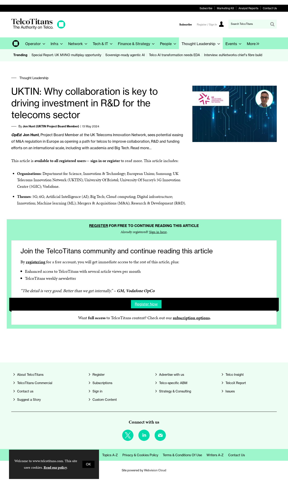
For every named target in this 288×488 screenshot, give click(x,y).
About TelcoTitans (30, 375)
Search (272, 24)
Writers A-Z (215, 455)
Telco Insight (234, 375)
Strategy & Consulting (175, 391)
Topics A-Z (110, 455)
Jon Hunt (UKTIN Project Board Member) (51, 126)
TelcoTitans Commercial (34, 383)
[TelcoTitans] (38, 28)
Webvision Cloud (155, 470)
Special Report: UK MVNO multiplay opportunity (66, 55)
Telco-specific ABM (173, 383)
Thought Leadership (33, 78)
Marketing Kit (225, 8)
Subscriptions (102, 383)
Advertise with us (171, 375)
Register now (146, 304)
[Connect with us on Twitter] (128, 435)
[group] (252, 43)
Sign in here (158, 231)
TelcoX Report (235, 383)
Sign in (97, 391)
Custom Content (104, 400)
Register (98, 225)
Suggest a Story (29, 400)
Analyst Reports (248, 8)
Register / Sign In (207, 24)
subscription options (191, 318)
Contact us (25, 391)
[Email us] (160, 435)
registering (35, 262)
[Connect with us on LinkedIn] (144, 435)
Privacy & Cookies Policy (140, 455)
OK (88, 464)
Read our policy (55, 467)
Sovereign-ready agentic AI (125, 55)
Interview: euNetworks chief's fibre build (233, 55)
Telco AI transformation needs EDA (174, 55)
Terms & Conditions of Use (182, 455)
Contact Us (270, 8)
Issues (230, 391)
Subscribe (206, 8)
